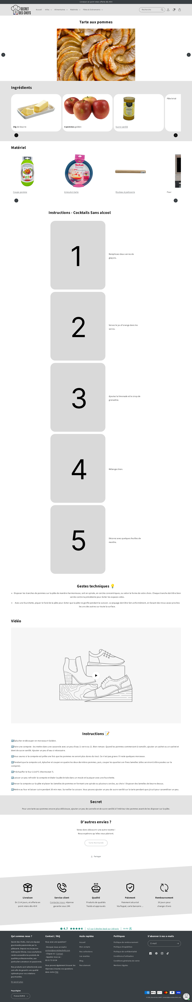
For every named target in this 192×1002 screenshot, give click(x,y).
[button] (48, 9)
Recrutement (85, 965)
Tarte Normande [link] (96, 842)
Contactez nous (57, 902)
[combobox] (152, 9)
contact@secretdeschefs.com (57, 950)
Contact (59, 953)
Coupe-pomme (20, 192)
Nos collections (85, 951)
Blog (81, 961)
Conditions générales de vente (126, 961)
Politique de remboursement (126, 942)
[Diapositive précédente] (3, 55)
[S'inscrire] (178, 943)
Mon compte (84, 947)
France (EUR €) (19, 996)
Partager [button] (97, 856)
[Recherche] (162, 9)
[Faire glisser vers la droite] (176, 135)
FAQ (56, 972)
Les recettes (84, 956)
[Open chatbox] (186, 996)
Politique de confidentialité (125, 951)
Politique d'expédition (123, 947)
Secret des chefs (156, 997)
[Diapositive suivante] (189, 55)
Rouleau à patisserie (125, 192)
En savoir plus (17, 982)
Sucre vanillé (122, 126)
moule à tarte (71, 192)
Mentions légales (121, 965)
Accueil (82, 942)
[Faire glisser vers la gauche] (16, 135)
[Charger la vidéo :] (96, 675)
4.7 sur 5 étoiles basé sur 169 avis (103, 928)
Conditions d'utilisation (124, 956)
